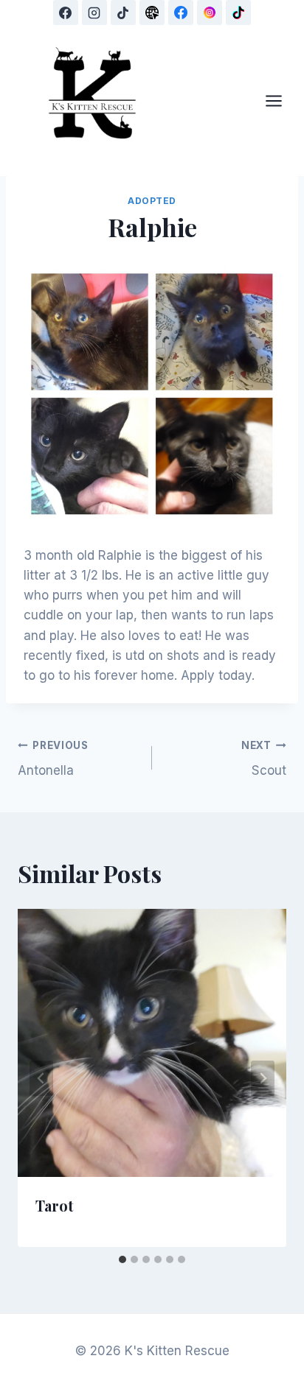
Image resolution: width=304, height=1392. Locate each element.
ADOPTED (152, 200)
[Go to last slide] (41, 1078)
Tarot (54, 1205)
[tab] (122, 1259)
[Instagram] (94, 12)
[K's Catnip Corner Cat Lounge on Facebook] (180, 12)
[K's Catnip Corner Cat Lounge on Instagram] (209, 12)
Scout (263, 758)
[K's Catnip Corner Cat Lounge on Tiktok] (238, 12)
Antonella (53, 758)
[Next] (262, 1078)
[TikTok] (123, 12)
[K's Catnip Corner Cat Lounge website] (152, 12)
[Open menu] (281, 100)
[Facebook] (65, 12)
